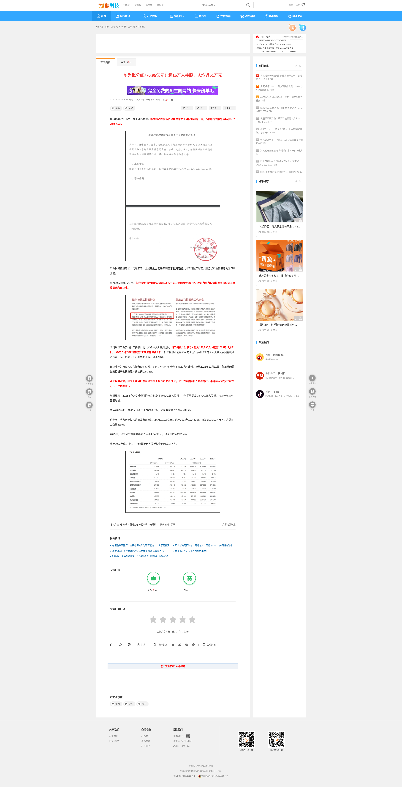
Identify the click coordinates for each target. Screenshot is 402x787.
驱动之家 (297, 16)
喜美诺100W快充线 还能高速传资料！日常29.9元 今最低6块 (279, 77)
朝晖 (148, 100)
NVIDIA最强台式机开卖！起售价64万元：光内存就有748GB (279, 109)
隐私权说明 (114, 740)
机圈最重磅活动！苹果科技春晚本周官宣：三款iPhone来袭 (279, 120)
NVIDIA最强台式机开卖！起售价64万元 (273, 45)
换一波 (298, 66)
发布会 (202, 16)
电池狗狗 (273, 16)
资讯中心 (115, 27)
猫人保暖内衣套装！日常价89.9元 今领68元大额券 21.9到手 (278, 276)
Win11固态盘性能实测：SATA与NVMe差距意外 (277, 41)
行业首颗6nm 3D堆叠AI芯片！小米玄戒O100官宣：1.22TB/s (277, 163)
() (167, 100)
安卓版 (137, 5)
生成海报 (211, 644)
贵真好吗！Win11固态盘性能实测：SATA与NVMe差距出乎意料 (279, 88)
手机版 (126, 5)
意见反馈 (145, 740)
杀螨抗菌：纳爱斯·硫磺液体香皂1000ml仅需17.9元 (276, 325)
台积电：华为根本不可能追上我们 (191, 550)
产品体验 (152, 16)
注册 (298, 5)
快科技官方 (186, 740)
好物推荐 (225, 16)
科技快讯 (125, 16)
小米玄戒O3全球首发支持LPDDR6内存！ (274, 49)
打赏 (143, 644)
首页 (103, 16)
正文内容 (105, 62)
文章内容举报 (229, 524)
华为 (116, 108)
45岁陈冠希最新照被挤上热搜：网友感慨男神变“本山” (279, 99)
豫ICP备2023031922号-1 (184, 776)
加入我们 (145, 735)
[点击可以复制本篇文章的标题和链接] (171, 100)
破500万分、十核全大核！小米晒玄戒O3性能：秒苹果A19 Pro (279, 131)
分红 (129, 108)
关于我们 (113, 735)
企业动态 (132, 27)
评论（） (126, 62)
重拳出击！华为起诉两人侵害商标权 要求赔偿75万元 (138, 550)
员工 (142, 704)
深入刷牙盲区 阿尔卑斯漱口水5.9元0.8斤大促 (279, 152)
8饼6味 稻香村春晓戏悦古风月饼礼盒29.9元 (279, 172)
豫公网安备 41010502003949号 (214, 776)
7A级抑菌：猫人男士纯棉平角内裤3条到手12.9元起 (279, 227)
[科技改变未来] (106, 5)
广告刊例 (145, 746)
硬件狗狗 (250, 16)
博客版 (160, 5)
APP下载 (89, 384)
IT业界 (123, 27)
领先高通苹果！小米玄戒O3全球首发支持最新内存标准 (279, 142)
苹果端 (149, 5)
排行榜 (178, 16)
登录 (291, 5)
